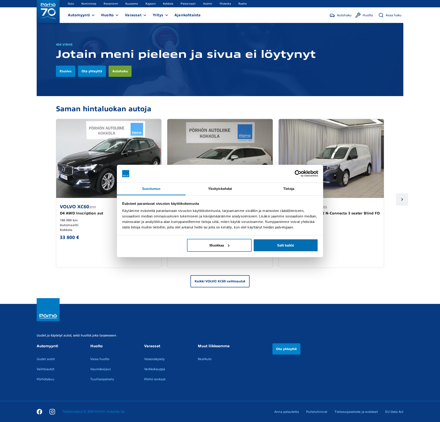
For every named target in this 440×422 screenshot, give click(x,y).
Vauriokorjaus (100, 369)
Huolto (107, 15)
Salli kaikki (285, 245)
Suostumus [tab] (151, 188)
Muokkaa (216, 245)
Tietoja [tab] (288, 188)
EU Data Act (394, 412)
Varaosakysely (154, 359)
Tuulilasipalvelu (102, 379)
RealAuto (205, 359)
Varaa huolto (99, 359)
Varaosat (133, 15)
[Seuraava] (402, 199)
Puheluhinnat (316, 412)
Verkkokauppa (154, 369)
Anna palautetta (286, 412)
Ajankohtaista (187, 15)
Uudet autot (46, 359)
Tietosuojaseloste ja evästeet (356, 412)
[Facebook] (39, 411)
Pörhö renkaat (154, 379)
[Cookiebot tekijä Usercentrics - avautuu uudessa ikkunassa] (298, 173)
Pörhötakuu (45, 379)
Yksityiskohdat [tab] (220, 188)
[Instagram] (52, 411)
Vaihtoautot (45, 369)
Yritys (158, 15)
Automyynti (79, 15)
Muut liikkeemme (214, 346)
